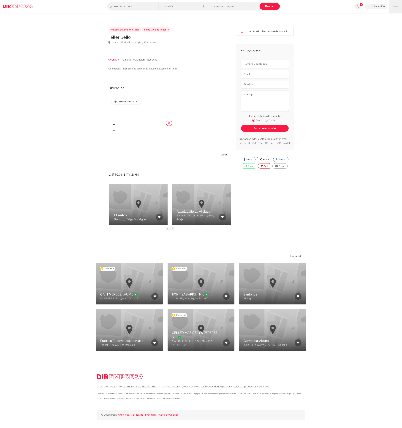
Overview (114, 59)
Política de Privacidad (143, 414)
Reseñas (152, 59)
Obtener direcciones (128, 101)
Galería (126, 59)
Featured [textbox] (295, 256)
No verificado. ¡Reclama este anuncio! (266, 31)
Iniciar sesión (377, 6)
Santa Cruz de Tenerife (156, 29)
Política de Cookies (167, 414)
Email (281, 166)
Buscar (269, 6)
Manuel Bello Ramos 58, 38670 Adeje (134, 42)
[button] (234, 6)
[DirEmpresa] (18, 6)
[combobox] (296, 256)
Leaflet (224, 155)
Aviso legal (124, 414)
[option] (138, 204)
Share (249, 159)
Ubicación (139, 59)
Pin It (265, 166)
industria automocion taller (125, 29)
